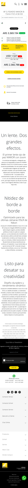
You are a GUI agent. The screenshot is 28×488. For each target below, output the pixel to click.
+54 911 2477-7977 (9, 382)
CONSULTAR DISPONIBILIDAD (14, 72)
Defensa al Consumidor (14, 476)
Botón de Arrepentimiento (14, 482)
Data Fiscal (14, 474)
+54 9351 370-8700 (9, 380)
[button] (3, 23)
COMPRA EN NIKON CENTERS (14, 78)
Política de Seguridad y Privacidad (14, 480)
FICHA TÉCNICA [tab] (14, 116)
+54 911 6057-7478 (19, 380)
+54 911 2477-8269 (19, 382)
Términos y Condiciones (14, 478)
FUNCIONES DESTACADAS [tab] (14, 113)
